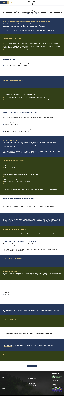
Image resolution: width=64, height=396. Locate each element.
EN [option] (55, 2)
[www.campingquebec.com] (57, 376)
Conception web (53, 395)
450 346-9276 (4, 385)
